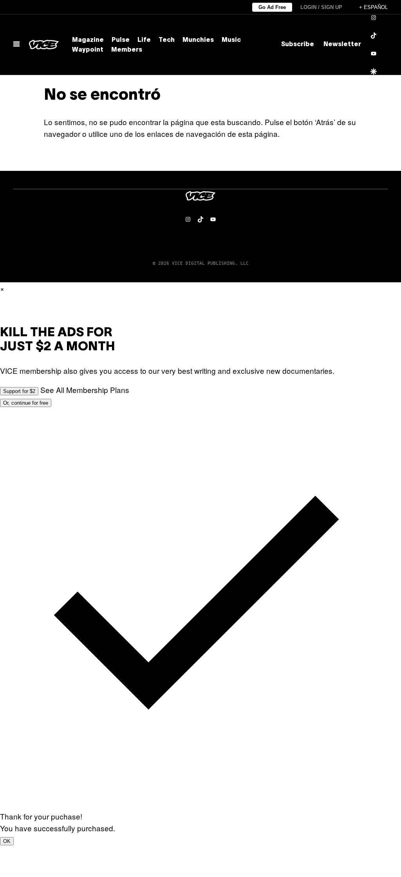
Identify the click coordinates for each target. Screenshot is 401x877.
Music (231, 40)
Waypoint (87, 50)
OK (7, 841)
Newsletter (342, 44)
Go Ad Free (272, 7)
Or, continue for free (25, 403)
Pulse (121, 40)
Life (144, 40)
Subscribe (297, 44)
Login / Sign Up (321, 7)
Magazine (88, 40)
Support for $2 (19, 391)
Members (126, 50)
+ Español (373, 7)
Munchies (198, 40)
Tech (167, 40)
